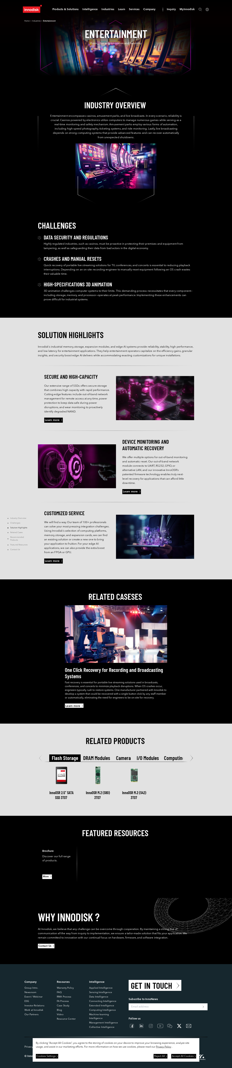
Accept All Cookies (183, 1056)
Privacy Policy (163, 1047)
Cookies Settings (46, 1056)
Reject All (159, 1056)
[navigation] (90, 9)
